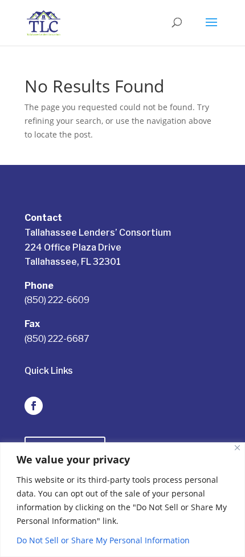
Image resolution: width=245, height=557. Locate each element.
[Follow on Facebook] (33, 406)
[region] (122, 499)
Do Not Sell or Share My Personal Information (103, 540)
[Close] (237, 447)
